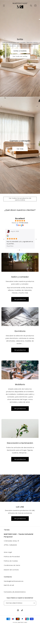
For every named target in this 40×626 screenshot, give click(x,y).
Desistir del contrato (11, 570)
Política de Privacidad (12, 557)
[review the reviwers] (8, 236)
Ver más (20, 149)
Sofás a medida (20, 51)
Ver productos (20, 299)
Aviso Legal (8, 552)
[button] (4, 5)
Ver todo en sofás (20, 56)
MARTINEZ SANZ (22, 622)
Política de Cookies (11, 561)
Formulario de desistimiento (15, 592)
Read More (10, 246)
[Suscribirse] (34, 603)
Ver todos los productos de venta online (20, 199)
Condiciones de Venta (12, 565)
